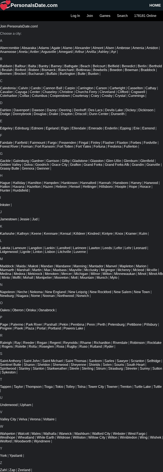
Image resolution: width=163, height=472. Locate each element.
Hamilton (34, 183)
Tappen (5, 386)
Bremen (6, 73)
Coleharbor (8, 95)
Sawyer (122, 361)
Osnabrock (46, 310)
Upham (25, 405)
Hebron (61, 186)
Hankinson (69, 183)
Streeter (131, 368)
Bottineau (83, 70)
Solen (107, 364)
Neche (22, 292)
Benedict (128, 66)
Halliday (19, 183)
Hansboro (120, 183)
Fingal (83, 142)
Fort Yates (83, 146)
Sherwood (60, 364)
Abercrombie (9, 48)
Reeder (28, 342)
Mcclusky (91, 270)
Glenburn (131, 161)
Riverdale (120, 342)
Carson (101, 88)
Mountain (87, 277)
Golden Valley (10, 164)
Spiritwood (8, 368)
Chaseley (49, 92)
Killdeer (79, 233)
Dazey (52, 110)
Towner (112, 386)
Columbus (39, 95)
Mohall (28, 277)
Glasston (97, 161)
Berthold (155, 66)
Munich (102, 277)
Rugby (72, 346)
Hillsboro (106, 186)
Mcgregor (108, 270)
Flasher (108, 142)
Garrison (52, 161)
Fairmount (37, 142)
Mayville (75, 270)
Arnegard (66, 52)
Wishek (155, 437)
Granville (153, 164)
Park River (34, 324)
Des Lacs (95, 110)
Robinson (137, 342)
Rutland (96, 346)
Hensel (74, 186)
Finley (95, 142)
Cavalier (6, 92)
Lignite (25, 252)
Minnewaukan (124, 274)
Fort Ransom (45, 146)
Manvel (111, 266)
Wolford (6, 441)
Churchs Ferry (86, 92)
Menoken (52, 274)
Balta (32, 66)
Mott (74, 277)
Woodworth (22, 441)
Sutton (157, 368)
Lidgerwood (9, 252)
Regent (55, 342)
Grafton (75, 164)
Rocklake (154, 342)
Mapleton (126, 266)
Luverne (80, 252)
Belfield (113, 66)
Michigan (81, 274)
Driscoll (81, 114)
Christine (66, 92)
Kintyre (107, 233)
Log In (75, 16)
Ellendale (79, 128)
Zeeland (24, 470)
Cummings (136, 95)
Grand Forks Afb (117, 164)
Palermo (17, 324)
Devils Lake (114, 110)
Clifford (123, 92)
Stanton (38, 368)
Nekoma (36, 292)
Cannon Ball (52, 88)
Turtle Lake (142, 386)
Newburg (7, 296)
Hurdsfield (20, 190)
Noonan (49, 296)
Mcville (152, 270)
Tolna (81, 386)
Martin (37, 270)
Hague (5, 183)
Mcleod (138, 270)
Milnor (95, 274)
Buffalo (51, 73)
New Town (142, 292)
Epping (125, 128)
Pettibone (134, 324)
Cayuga (21, 92)
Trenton (126, 386)
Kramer (131, 233)
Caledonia (8, 88)
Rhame (85, 342)
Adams (43, 48)
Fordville (150, 142)
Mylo (113, 277)
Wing (144, 437)
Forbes (136, 142)
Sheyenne (78, 364)
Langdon (35, 248)
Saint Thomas (75, 361)
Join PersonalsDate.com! (19, 26)
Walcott (23, 433)
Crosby (107, 95)
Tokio (59, 386)
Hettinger (90, 186)
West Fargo (136, 433)
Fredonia (114, 146)
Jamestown (8, 219)
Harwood (151, 183)
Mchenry (124, 270)
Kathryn (23, 233)
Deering (65, 110)
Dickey (130, 110)
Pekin (63, 324)
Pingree (6, 328)
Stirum (101, 368)
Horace (145, 186)
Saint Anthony (10, 361)
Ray (17, 342)
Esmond (148, 128)
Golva (28, 164)
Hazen (48, 186)
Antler (34, 52)
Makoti (33, 266)
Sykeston (9, 372)
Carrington (85, 88)
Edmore (37, 128)
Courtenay (80, 95)
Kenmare (51, 233)
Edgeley (6, 128)
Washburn (82, 433)
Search (122, 16)
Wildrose (63, 437)
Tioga (48, 386)
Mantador (96, 266)
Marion (141, 266)
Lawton (94, 248)
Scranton (137, 361)
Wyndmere (42, 441)
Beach (85, 66)
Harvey (136, 183)
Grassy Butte (9, 168)
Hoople (120, 186)
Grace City (59, 164)
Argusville (48, 52)
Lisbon (50, 252)
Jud (35, 219)
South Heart (135, 364)
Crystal (120, 95)
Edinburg (22, 128)
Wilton (112, 437)
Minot (142, 274)
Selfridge (153, 361)
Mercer (66, 274)
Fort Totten (65, 146)
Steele (74, 368)
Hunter (5, 190)
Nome (35, 296)
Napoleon (7, 292)
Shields (94, 364)
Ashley (103, 52)
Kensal (65, 233)
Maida (21, 266)
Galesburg (21, 161)
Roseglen (46, 346)
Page (4, 324)
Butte (82, 73)
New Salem (122, 292)
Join (90, 16)
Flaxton (122, 142)
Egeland (52, 128)
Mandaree (63, 266)
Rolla (33, 346)
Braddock (148, 70)
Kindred (94, 233)
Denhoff (80, 110)
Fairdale (6, 142)
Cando (36, 88)
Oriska (31, 310)
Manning (80, 266)
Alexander (82, 48)
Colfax (24, 95)
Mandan (47, 266)
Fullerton (130, 146)
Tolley (70, 386)
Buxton (93, 73)
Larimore (79, 248)
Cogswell (138, 92)
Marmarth (7, 270)
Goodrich (42, 164)
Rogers (7, 346)
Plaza (29, 328)
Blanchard (66, 70)
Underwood (9, 405)
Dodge (5, 114)
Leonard (140, 248)
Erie (136, 128)
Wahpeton (7, 433)
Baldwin (6, 66)
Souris (119, 364)
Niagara (22, 296)
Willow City (96, 437)
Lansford (63, 248)
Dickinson (145, 110)
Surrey (145, 368)
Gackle (5, 161)
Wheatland (26, 437)
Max (47, 270)
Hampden (51, 183)
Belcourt (99, 66)
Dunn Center (98, 114)
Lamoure (19, 248)
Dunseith (118, 114)
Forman (27, 146)
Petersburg (116, 324)
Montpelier (44, 277)
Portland (54, 328)
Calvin (23, 88)
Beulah (7, 70)
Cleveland (107, 92)
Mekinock (35, 274)
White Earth (45, 437)
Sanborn (95, 361)
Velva (23, 419)
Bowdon (116, 70)
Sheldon (43, 364)
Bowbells (100, 70)
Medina (5, 274)
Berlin (142, 66)
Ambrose (123, 48)
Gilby (66, 161)
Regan (42, 342)
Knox (119, 233)
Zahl (3, 470)
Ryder (109, 346)
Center (35, 92)
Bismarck (49, 70)
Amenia (138, 48)
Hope (133, 186)
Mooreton (61, 277)
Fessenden (67, 142)
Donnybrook (22, 114)
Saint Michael (52, 361)
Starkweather (57, 368)
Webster (119, 433)
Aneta (23, 52)
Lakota (5, 248)
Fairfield (21, 142)
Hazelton (34, 186)
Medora (19, 274)
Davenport (21, 110)
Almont (98, 48)
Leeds (107, 248)
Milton (107, 274)
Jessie (25, 219)
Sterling (87, 368)
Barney (56, 66)
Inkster (5, 205)
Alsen (109, 48)
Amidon (152, 48)
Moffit (17, 277)
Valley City (8, 419)
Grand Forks (93, 164)
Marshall (23, 270)
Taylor (18, 386)
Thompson (33, 386)
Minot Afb (156, 274)
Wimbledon (128, 437)
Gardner (37, 161)
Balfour (20, 66)
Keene (36, 233)
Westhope (7, 437)
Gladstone (80, 161)
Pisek (18, 328)
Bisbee (33, 70)
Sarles (109, 361)
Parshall (50, 324)
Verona (35, 419)
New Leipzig (77, 292)
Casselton (135, 88)
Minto (6, 277)
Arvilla (91, 52)
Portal (41, 328)
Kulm (143, 233)
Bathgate (71, 66)
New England (55, 292)
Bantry (43, 66)
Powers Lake (73, 328)
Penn (91, 324)
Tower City (96, 386)
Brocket (20, 73)
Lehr (128, 248)
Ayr (113, 52)
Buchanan (36, 73)
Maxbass (60, 270)
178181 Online (145, 16)
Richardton (102, 342)
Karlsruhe (7, 233)
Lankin (50, 248)
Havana (18, 186)
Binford (20, 70)
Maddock (7, 266)
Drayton (67, 114)
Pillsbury (150, 324)
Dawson (38, 110)
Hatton (5, 186)
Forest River (9, 146)
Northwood (65, 296)
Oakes (5, 310)
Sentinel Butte (10, 364)
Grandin (138, 164)
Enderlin (111, 128)
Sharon (29, 364)
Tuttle (157, 386)
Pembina (77, 324)
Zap (12, 470)
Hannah (105, 183)
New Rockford (100, 292)
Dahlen (5, 110)
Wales (36, 433)
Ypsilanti (15, 455)
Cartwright (117, 88)
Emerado (95, 128)
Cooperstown (60, 95)
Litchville (64, 252)
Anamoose (8, 52)
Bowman (131, 70)
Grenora (28, 168)
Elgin (65, 128)
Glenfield (147, 161)
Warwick (65, 433)
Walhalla (49, 433)
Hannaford (88, 183)
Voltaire (49, 419)
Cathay (150, 88)
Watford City (101, 433)
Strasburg (115, 368)
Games (105, 16)
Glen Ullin (113, 161)
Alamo (67, 48)
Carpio (70, 88)
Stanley (24, 368)
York (3, 455)
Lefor (118, 248)
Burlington (67, 73)
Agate (55, 48)
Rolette (20, 346)
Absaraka (29, 48)
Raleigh (6, 342)
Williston (79, 437)
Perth (101, 324)
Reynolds (70, 342)
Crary (95, 95)
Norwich (82, 296)
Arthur (79, 52)
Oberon (18, 310)
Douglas (40, 114)
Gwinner (43, 168)
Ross (60, 346)
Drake (53, 114)
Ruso (83, 346)
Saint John (32, 361)
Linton (37, 252)
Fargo (52, 142)
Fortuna (99, 146)
